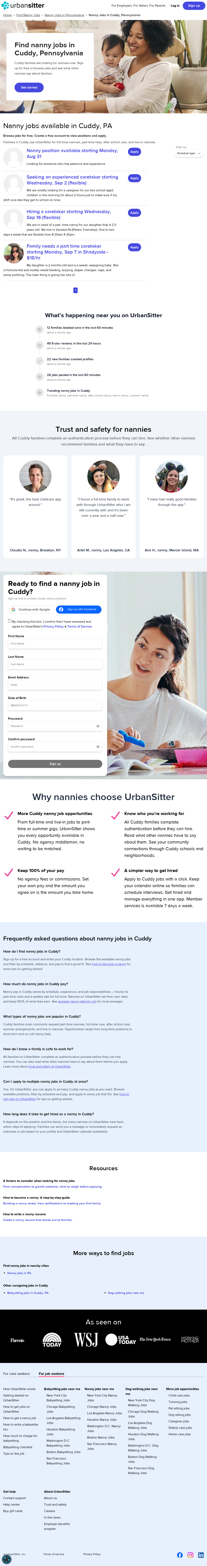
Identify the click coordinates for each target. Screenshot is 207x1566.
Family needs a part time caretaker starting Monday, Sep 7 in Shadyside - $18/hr (67, 252)
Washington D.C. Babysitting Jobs (58, 1443)
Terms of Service (79, 627)
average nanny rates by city (77, 1001)
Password (15, 719)
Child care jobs (179, 1395)
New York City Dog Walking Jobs (141, 1402)
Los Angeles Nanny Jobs (104, 1413)
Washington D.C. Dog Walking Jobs (143, 1448)
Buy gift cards (12, 1511)
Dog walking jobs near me (126, 1293)
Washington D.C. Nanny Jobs (104, 1428)
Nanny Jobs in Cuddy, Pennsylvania (114, 15)
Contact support (14, 1498)
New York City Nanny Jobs (102, 1397)
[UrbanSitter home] (24, 5)
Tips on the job (13, 1454)
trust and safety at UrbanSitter (50, 1067)
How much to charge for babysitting (20, 1438)
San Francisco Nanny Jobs (102, 1446)
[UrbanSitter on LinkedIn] (198, 1555)
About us (50, 1498)
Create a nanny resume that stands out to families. (38, 1220)
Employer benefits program (57, 1526)
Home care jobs (180, 1434)
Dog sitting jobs (180, 1415)
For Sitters (140, 6)
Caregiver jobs (179, 1421)
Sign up (194, 5)
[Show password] (98, 726)
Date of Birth (17, 698)
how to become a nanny (109, 964)
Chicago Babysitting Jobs (60, 1409)
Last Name (16, 657)
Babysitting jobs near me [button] (62, 1389)
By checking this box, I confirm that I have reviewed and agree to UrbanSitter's (52, 624)
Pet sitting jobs (179, 1408)
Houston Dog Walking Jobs (143, 1436)
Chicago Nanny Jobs (101, 1407)
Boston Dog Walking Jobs (142, 1459)
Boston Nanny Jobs (100, 1437)
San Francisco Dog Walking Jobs (141, 1470)
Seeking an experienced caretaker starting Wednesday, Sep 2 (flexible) (72, 180)
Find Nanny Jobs (28, 15)
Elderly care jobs (180, 1428)
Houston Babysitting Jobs (60, 1431)
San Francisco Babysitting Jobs (58, 1460)
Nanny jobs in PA (19, 1273)
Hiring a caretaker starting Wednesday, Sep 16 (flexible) (69, 215)
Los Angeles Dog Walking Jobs (140, 1425)
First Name (16, 636)
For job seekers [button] (51, 1373)
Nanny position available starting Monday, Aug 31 (72, 153)
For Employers (122, 6)
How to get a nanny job (19, 1418)
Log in (175, 6)
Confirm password (21, 739)
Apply (134, 152)
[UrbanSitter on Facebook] (177, 1555)
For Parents (157, 6)
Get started (29, 87)
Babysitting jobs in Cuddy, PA (28, 1293)
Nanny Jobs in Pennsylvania (64, 15)
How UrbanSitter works (19, 1389)
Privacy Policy (53, 627)
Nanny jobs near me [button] (99, 1389)
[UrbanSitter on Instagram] (188, 1555)
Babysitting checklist (17, 1447)
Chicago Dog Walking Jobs (143, 1414)
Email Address (18, 677)
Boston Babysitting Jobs (63, 1452)
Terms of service (53, 1554)
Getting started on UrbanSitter (16, 1397)
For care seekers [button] (16, 1373)
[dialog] (6, 1559)
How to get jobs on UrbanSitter (16, 1409)
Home (7, 15)
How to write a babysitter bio (20, 1427)
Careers (49, 1511)
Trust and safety (55, 1505)
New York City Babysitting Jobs (58, 1397)
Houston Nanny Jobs (101, 1420)
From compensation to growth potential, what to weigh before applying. (52, 1187)
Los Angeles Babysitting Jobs (63, 1420)
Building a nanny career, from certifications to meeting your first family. (52, 1203)
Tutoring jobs (178, 1402)
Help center (11, 1505)
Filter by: (181, 147)
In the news (52, 1517)
